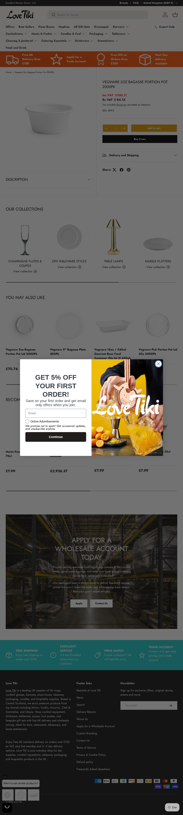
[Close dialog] (158, 364)
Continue (56, 437)
